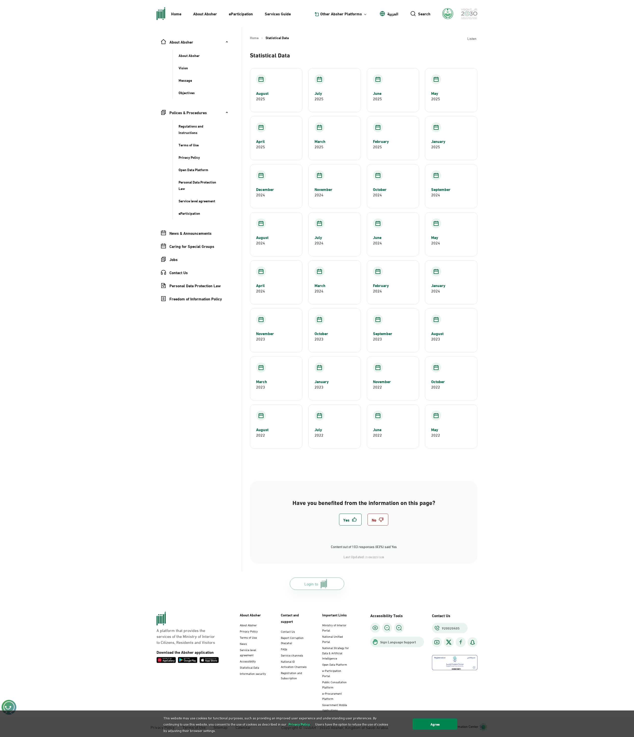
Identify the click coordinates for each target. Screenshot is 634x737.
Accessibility (248, 661)
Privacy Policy (249, 631)
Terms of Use (248, 637)
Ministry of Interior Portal (334, 627)
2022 (377, 387)
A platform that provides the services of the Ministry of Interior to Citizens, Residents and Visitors (186, 636)
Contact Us (288, 631)
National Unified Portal (332, 638)
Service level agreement (248, 652)
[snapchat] (473, 642)
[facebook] (461, 642)
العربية (392, 14)
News (243, 643)
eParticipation (241, 13)
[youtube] (437, 642)
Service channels (292, 655)
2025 (260, 99)
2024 (260, 195)
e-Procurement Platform (332, 695)
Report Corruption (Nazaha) (292, 640)
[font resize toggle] (387, 628)
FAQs (284, 649)
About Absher (205, 13)
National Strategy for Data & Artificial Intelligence (335, 653)
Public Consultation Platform (334, 684)
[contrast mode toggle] (375, 628)
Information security (253, 673)
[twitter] (449, 642)
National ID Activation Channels (294, 663)
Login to (311, 583)
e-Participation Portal (331, 673)
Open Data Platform (334, 664)
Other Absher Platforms (341, 14)
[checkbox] (350, 520)
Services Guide (278, 13)
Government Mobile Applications (334, 707)
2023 (260, 339)
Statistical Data (249, 667)
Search (424, 14)
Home (176, 13)
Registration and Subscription (291, 675)
